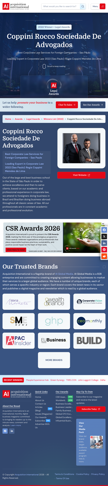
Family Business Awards (64, 410)
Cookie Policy (82, 474)
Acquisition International (27, 474)
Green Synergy (41, 380)
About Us (39, 400)
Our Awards (41, 417)
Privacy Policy (98, 474)
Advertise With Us (42, 426)
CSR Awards (61, 397)
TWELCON (55, 380)
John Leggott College (72, 380)
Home (8, 119)
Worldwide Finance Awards (61, 400)
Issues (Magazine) (43, 414)
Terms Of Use (62, 478)
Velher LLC (89, 380)
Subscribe (40, 420)
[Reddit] (104, 256)
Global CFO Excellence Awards (64, 414)
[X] (104, 236)
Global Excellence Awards (64, 417)
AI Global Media (64, 273)
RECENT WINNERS (13, 380)
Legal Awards (33, 119)
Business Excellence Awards (64, 403)
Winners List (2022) (53, 119)
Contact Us (40, 403)
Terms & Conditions (64, 474)
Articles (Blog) (38, 409)
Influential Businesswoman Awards (64, 420)
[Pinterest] (104, 249)
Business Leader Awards (64, 407)
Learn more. (16, 425)
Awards (19, 119)
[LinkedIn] (104, 243)
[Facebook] (104, 230)
